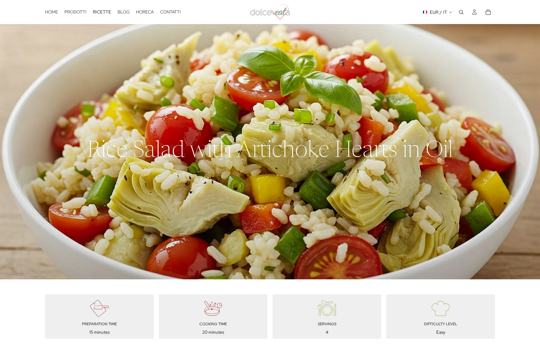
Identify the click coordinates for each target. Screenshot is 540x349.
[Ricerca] (461, 12)
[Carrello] (488, 12)
